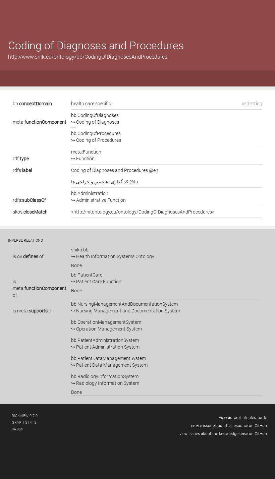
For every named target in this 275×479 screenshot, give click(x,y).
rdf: (21, 158)
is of (28, 256)
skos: (30, 212)
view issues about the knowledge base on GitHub (223, 433)
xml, (237, 417)
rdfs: (22, 170)
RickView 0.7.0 (25, 416)
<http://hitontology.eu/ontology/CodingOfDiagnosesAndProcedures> (142, 212)
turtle (262, 417)
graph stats (24, 422)
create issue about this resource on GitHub (229, 425)
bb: (32, 103)
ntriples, (249, 417)
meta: (39, 122)
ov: (27, 256)
